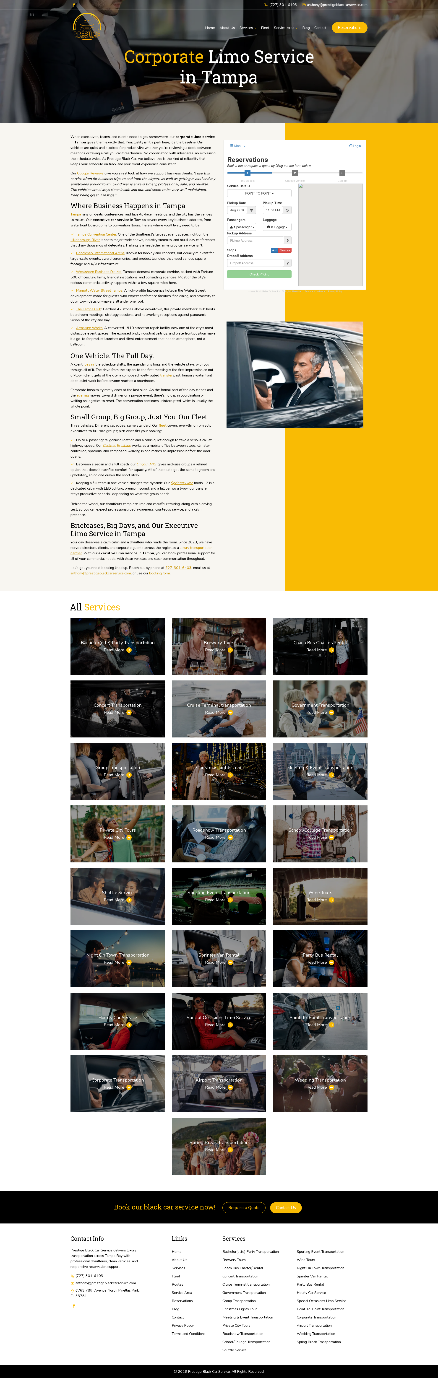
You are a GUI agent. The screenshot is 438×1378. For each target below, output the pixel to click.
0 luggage (278, 227)
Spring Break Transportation (219, 1142)
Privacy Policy (335, 291)
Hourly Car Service (117, 1018)
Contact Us (286, 1207)
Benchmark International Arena (100, 253)
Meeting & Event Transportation (320, 768)
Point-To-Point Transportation (320, 1018)
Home (177, 1251)
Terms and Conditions (189, 1333)
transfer (166, 375)
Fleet (176, 1276)
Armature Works (89, 327)
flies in (88, 364)
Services (178, 1268)
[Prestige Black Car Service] (87, 27)
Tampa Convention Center (96, 234)
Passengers (236, 219)
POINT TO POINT (258, 193)
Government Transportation (320, 705)
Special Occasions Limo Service (219, 1018)
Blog (175, 1309)
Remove (285, 250)
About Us (179, 1259)
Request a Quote (244, 1207)
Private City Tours (118, 830)
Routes (177, 1284)
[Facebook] (73, 4)
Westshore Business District (99, 271)
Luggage (270, 219)
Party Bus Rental (320, 955)
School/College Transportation (320, 830)
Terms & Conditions (315, 291)
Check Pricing (259, 274)
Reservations (350, 27)
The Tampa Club (88, 309)
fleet (163, 425)
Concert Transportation (118, 705)
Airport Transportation (219, 1080)
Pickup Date (236, 202)
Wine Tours (320, 893)
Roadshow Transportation (219, 830)
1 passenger (243, 227)
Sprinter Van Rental (219, 955)
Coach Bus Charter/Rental (320, 643)
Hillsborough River (85, 239)
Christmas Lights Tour (219, 768)
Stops (231, 250)
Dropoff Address (240, 255)
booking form (159, 573)
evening (83, 395)
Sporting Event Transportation (219, 893)
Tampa (75, 214)
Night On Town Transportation (117, 955)
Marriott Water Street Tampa (99, 290)
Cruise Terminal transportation (219, 705)
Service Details (238, 186)
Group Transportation (118, 768)
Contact (178, 1317)
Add (274, 250)
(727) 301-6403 (283, 4)
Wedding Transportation (320, 1080)
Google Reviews (90, 173)
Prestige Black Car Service (209, 1371)
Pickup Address (239, 233)
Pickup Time (272, 202)
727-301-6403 (178, 567)
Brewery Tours (219, 643)
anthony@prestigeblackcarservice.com (337, 4)
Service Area (182, 1292)
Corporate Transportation (118, 1080)
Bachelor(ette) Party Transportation (118, 643)
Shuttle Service (118, 893)
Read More (114, 650)
